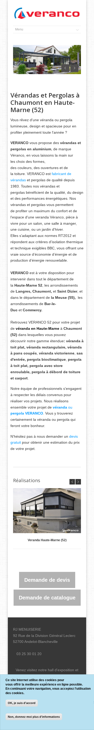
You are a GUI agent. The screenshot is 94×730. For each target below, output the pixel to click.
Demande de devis (47, 580)
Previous (65, 68)
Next (74, 68)
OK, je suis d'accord (22, 703)
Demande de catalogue (47, 597)
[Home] (47, 14)
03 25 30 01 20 (29, 654)
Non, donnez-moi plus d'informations (34, 716)
